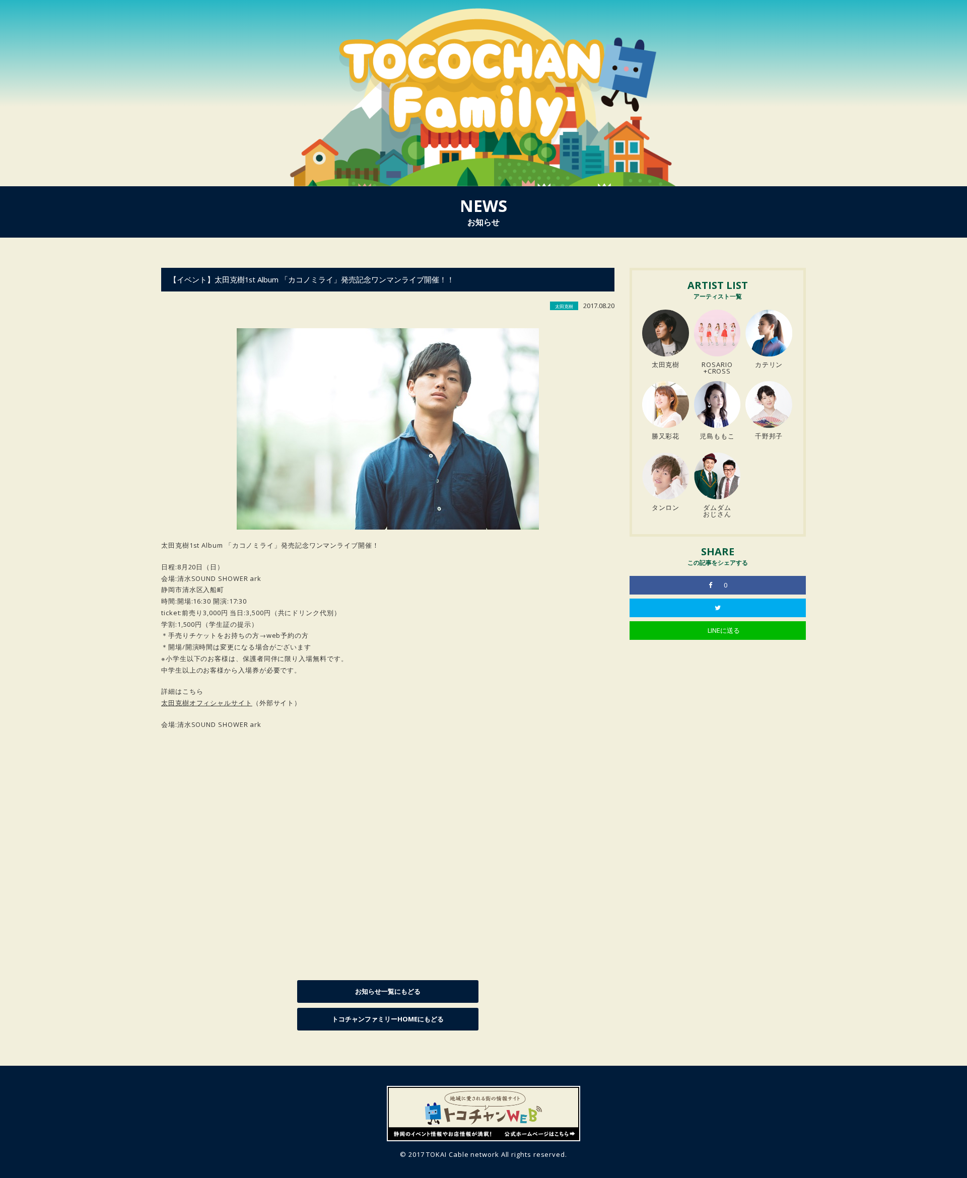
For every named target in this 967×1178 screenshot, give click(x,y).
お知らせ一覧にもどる (388, 991)
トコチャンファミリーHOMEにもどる (388, 1018)
